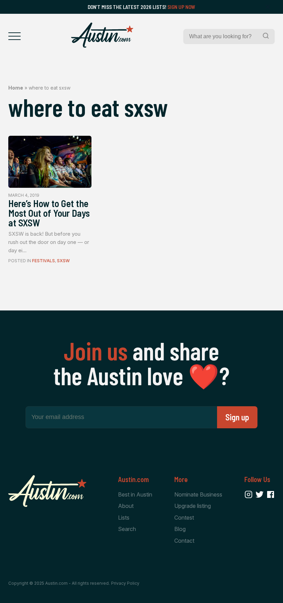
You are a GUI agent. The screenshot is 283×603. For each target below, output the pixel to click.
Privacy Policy (125, 583)
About (126, 505)
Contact (184, 540)
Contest (184, 517)
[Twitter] (259, 494)
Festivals (43, 260)
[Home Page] (102, 35)
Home (15, 88)
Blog (180, 528)
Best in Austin (135, 494)
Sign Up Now (181, 7)
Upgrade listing (192, 505)
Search (127, 528)
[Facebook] (270, 494)
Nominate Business (198, 494)
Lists (123, 517)
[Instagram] (248, 494)
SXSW (63, 260)
